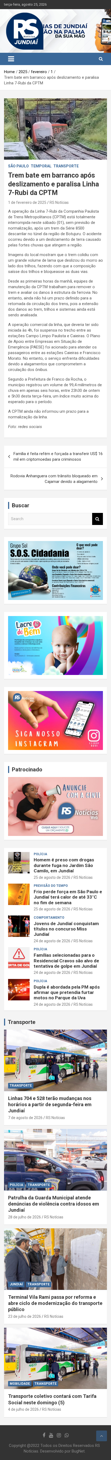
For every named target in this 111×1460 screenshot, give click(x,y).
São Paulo (18, 166)
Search (97, 519)
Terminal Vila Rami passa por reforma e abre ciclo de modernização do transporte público (55, 1303)
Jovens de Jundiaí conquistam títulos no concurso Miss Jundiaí (66, 929)
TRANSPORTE (66, 166)
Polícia (40, 854)
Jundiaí (16, 1284)
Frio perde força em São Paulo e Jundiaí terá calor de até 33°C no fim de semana (68, 897)
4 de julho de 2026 (23, 1409)
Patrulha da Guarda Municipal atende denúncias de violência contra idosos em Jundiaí (53, 1204)
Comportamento (49, 917)
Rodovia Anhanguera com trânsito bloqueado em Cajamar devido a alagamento (54, 479)
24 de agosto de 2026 (52, 941)
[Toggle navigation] (11, 59)
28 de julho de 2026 (24, 1217)
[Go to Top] (101, 1436)
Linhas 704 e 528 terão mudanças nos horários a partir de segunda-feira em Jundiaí (50, 1104)
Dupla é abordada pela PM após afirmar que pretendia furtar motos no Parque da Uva (67, 992)
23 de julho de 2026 (24, 1316)
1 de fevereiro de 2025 (27, 202)
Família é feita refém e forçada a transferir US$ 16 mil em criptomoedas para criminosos (58, 456)
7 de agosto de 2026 (25, 1118)
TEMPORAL (41, 166)
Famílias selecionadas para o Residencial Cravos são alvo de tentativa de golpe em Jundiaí (66, 960)
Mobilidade (20, 1384)
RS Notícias (59, 202)
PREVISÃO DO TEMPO (51, 886)
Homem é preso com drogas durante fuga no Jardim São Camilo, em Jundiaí (64, 865)
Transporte (21, 1022)
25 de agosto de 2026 (52, 877)
